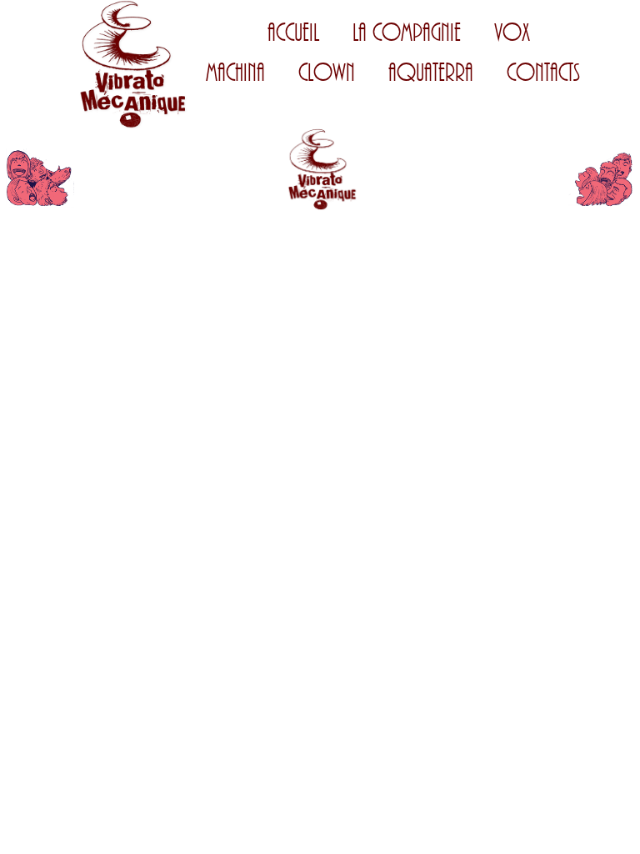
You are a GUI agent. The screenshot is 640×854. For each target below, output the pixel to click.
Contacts (543, 73)
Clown (326, 73)
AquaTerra (430, 73)
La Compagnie (406, 33)
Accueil (293, 33)
